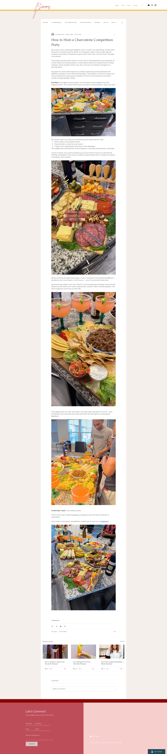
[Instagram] (155, 5)
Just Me (105, 22)
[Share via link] (65, 626)
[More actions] (115, 34)
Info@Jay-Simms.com (35, 715)
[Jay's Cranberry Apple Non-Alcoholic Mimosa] (55, 652)
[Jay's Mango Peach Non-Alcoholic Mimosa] (83, 652)
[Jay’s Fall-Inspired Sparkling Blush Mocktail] (111, 652)
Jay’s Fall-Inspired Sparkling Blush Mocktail (111, 663)
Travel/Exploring (56, 22)
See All (122, 641)
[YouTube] (149, 5)
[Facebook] (152, 5)
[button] (142, 5)
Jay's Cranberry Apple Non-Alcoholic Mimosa (55, 663)
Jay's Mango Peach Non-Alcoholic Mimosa (82, 663)
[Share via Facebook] (52, 626)
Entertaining (55, 620)
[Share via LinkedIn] (60, 626)
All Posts (45, 22)
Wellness (97, 22)
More (113, 22)
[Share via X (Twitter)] (56, 626)
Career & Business (85, 22)
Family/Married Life (71, 22)
